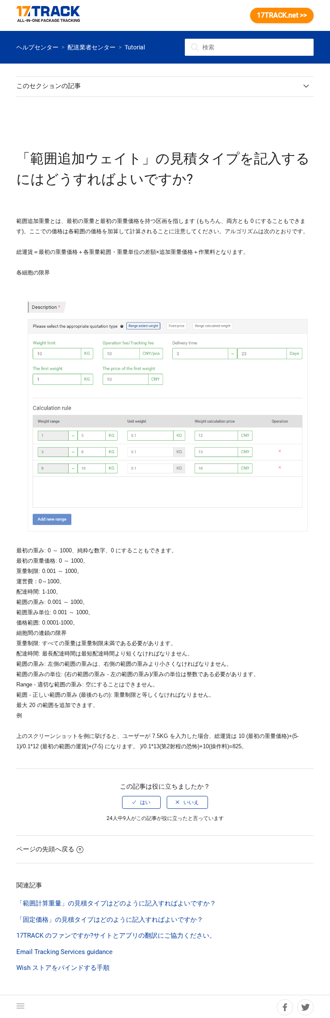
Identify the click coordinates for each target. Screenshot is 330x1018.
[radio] (141, 802)
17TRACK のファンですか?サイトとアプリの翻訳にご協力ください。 (116, 935)
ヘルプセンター (37, 47)
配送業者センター (91, 47)
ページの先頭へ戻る (45, 849)
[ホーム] (52, 15)
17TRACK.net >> (282, 15)
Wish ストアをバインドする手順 (63, 968)
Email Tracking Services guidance (64, 952)
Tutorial (135, 47)
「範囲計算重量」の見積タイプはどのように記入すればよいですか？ (116, 903)
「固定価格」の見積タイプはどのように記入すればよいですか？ (109, 920)
